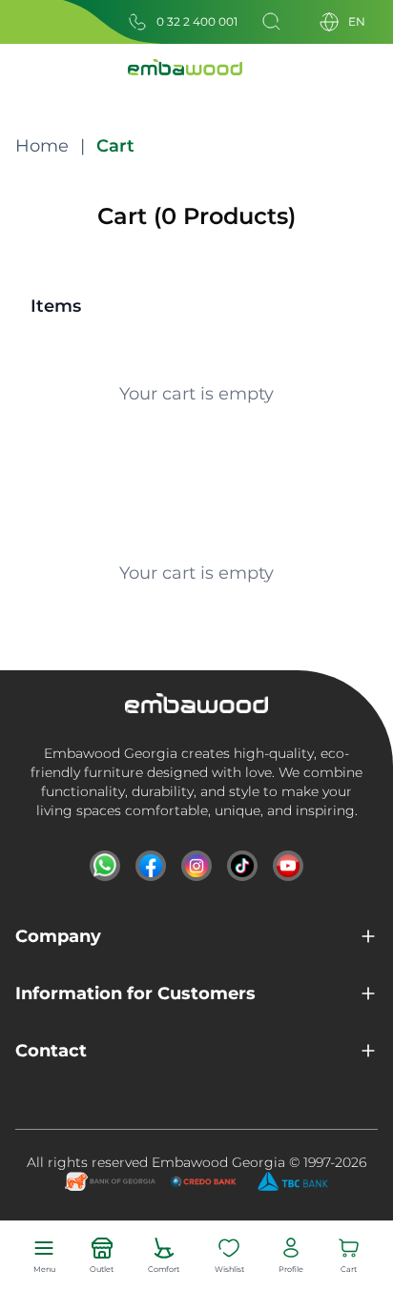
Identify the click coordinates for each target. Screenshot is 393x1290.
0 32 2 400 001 (197, 21)
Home (42, 145)
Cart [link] (115, 145)
